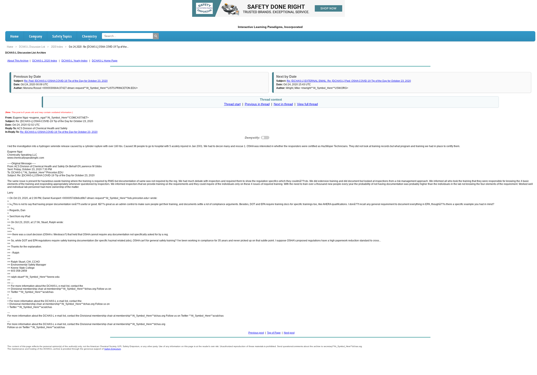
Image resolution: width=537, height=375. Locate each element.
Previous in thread (257, 104)
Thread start (232, 104)
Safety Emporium (112, 349)
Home (14, 36)
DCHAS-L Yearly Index (74, 60)
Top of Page (274, 332)
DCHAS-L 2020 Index (44, 60)
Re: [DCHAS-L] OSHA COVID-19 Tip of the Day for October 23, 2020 (59, 131)
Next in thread (283, 104)
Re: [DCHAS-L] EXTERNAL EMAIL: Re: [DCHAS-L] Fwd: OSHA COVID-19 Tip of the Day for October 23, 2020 (349, 80)
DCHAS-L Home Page (104, 60)
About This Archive (18, 60)
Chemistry (89, 36)
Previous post (256, 332)
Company (35, 36)
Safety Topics (62, 36)
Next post (289, 332)
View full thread (307, 104)
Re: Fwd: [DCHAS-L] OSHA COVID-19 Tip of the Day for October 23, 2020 (66, 80)
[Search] (156, 36)
